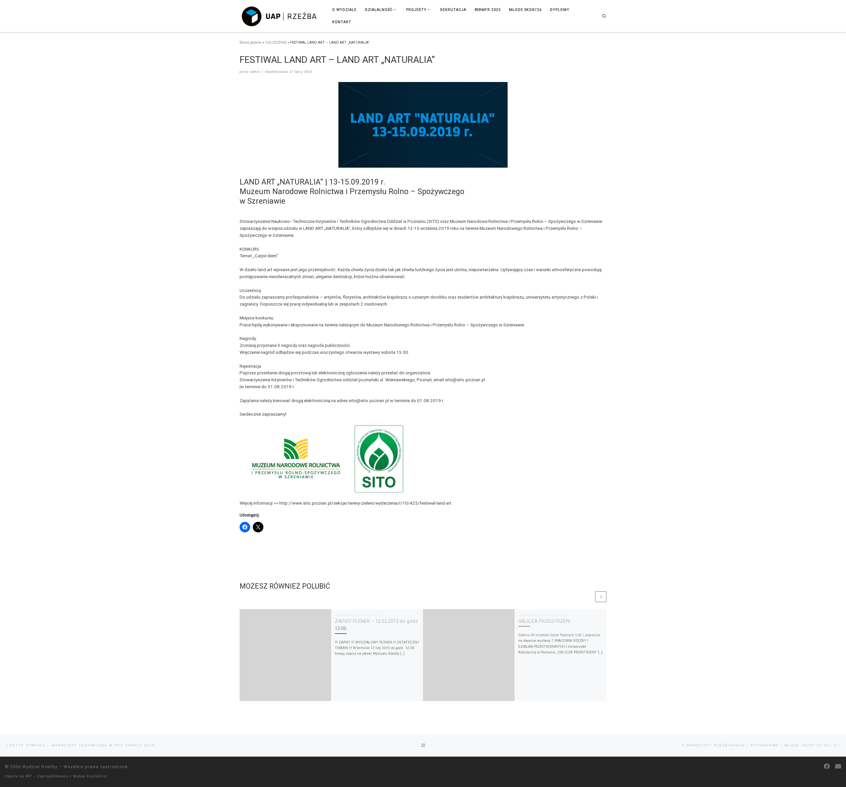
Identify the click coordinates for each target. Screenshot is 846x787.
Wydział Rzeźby (40, 766)
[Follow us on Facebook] (827, 766)
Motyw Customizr (90, 776)
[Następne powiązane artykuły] (600, 596)
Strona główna (250, 42)
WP (28, 776)
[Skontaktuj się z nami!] (838, 766)
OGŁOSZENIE (276, 42)
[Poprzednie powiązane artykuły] (589, 596)
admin (255, 71)
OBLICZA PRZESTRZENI (544, 621)
